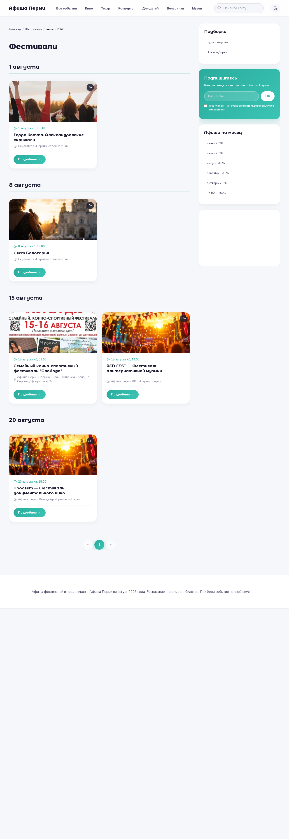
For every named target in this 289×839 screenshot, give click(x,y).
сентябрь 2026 (218, 173)
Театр (105, 8)
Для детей (150, 8)
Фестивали (33, 29)
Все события (66, 8)
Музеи (197, 8)
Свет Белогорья (31, 253)
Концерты (126, 8)
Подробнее (27, 159)
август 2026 (216, 163)
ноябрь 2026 (216, 193)
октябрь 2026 (217, 183)
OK (267, 96)
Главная (15, 29)
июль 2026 (215, 153)
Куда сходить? (217, 42)
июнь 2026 (215, 143)
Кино (89, 8)
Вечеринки (175, 8)
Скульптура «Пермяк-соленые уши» (43, 146)
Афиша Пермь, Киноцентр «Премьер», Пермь (49, 499)
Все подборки (217, 52)
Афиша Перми (27, 8)
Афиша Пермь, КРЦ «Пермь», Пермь (136, 381)
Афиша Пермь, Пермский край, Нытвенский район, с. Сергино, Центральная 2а (53, 379)
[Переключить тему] (275, 8)
